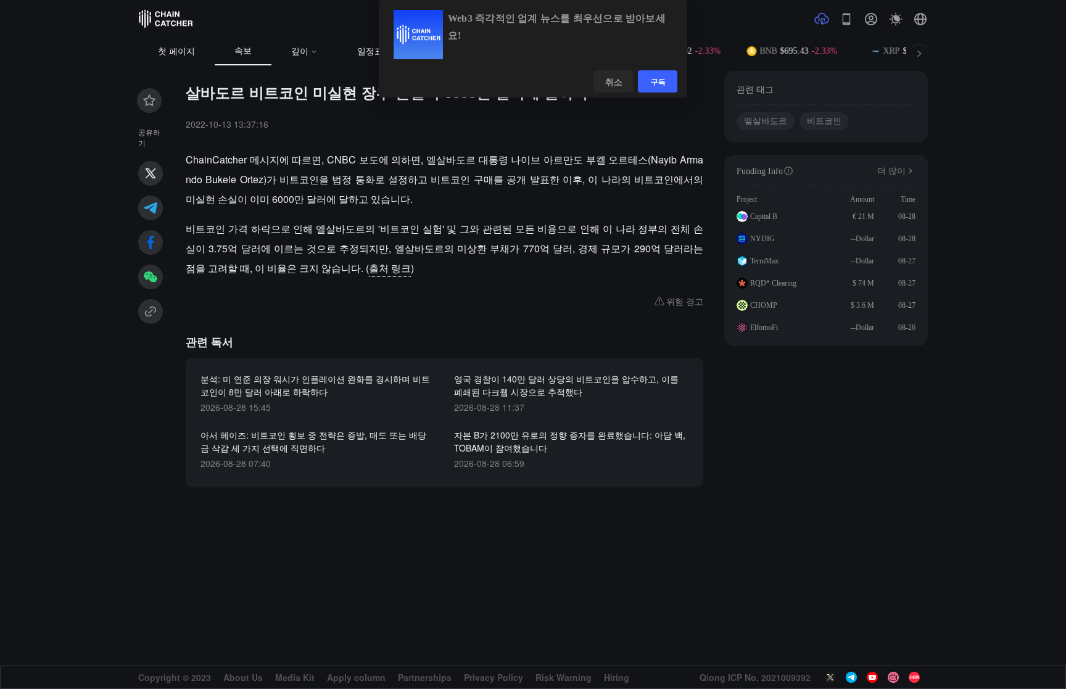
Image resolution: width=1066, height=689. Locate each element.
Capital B (763, 216)
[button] (920, 19)
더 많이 (891, 171)
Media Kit (295, 677)
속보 (243, 51)
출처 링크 (390, 268)
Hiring (616, 677)
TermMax (764, 261)
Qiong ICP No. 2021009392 (755, 677)
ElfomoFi (764, 327)
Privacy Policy (493, 677)
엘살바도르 (765, 121)
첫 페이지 (176, 51)
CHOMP (763, 305)
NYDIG (762, 238)
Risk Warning (563, 677)
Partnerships (425, 677)
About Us (243, 677)
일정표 (370, 51)
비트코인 (824, 121)
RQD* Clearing (773, 283)
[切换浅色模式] (895, 19)
